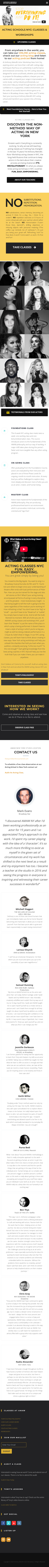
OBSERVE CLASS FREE (24, 727)
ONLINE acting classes (32, 53)
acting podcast (21, 58)
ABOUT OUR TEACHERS (25, 180)
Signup (6, 1451)
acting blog (27, 55)
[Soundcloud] (8, 1539)
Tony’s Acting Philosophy (11, 1419)
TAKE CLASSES (24, 682)
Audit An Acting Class (14, 772)
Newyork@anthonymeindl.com (16, 759)
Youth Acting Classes (9, 1428)
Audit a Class (6, 1425)
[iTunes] (3, 1539)
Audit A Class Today (7, 1480)
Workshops (5, 1431)
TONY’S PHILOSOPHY (24, 675)
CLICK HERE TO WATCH (9, 1505)
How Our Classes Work (10, 1422)
